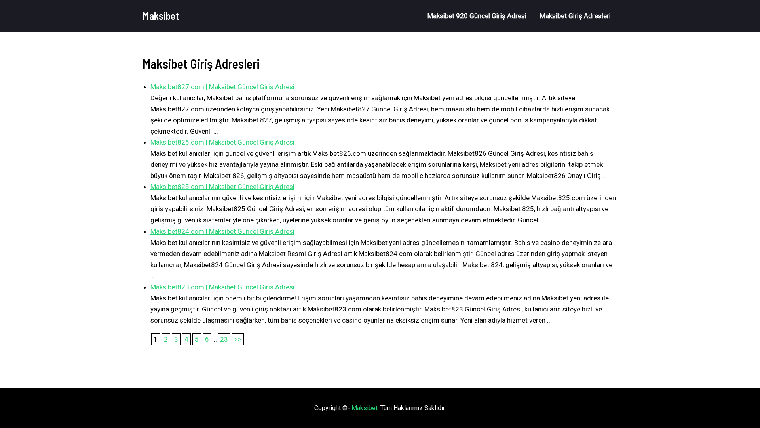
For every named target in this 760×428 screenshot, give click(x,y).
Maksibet (160, 16)
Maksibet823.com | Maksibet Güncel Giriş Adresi (222, 287)
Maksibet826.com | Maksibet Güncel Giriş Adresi (222, 142)
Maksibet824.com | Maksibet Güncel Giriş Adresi (222, 231)
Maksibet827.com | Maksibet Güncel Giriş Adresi (222, 87)
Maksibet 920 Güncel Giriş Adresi (477, 16)
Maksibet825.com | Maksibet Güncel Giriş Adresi (222, 187)
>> (237, 339)
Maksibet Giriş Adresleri (575, 16)
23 (224, 339)
